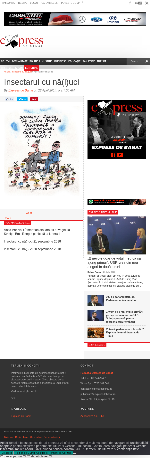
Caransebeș (49, 3)
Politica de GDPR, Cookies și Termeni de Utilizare (43, 452)
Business (60, 61)
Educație (74, 61)
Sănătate (88, 61)
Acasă (7, 72)
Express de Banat (20, 90)
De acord (7, 452)
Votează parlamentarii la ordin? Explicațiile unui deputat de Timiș (125, 332)
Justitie (47, 61)
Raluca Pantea (94, 272)
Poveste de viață (72, 3)
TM (8, 61)
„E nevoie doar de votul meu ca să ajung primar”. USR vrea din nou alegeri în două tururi (114, 262)
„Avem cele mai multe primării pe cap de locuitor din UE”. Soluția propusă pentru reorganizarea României (124, 316)
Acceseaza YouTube (92, 416)
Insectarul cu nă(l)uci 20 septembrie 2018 (32, 249)
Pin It (8, 218)
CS (2, 61)
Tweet (28, 212)
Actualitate (20, 61)
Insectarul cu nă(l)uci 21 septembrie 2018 (32, 241)
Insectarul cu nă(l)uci (22, 72)
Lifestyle (7, 68)
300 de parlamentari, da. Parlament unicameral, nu (121, 298)
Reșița (22, 3)
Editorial (31, 68)
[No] (74, 453)
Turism (101, 61)
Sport (19, 68)
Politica (34, 61)
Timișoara (8, 3)
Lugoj (34, 3)
